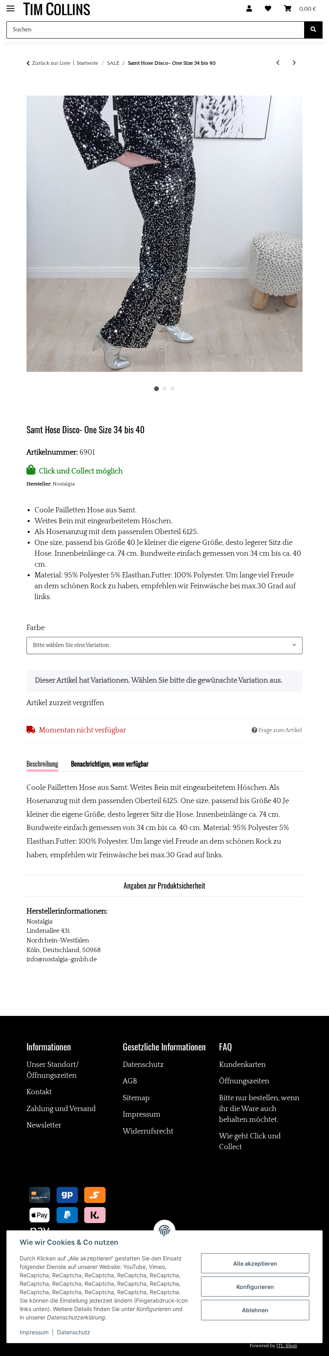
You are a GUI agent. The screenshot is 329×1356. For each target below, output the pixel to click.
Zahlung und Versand (61, 1109)
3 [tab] (172, 388)
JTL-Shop (286, 1345)
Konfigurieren (255, 1286)
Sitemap (136, 1098)
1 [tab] (156, 388)
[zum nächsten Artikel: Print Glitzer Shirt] (294, 63)
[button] (249, 9)
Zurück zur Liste (51, 63)
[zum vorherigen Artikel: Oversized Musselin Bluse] (278, 63)
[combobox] (164, 645)
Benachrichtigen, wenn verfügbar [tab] (109, 764)
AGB (130, 1081)
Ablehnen (255, 1310)
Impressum (34, 1332)
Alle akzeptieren (255, 1263)
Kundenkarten (242, 1065)
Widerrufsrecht (148, 1132)
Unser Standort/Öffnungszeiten (52, 1070)
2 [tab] (164, 388)
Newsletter (43, 1126)
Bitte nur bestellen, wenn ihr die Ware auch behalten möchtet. (259, 1109)
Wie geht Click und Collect (250, 1141)
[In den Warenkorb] (32, 90)
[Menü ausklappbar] (10, 5)
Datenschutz (73, 1332)
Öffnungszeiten (244, 1081)
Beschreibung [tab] (42, 764)
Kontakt (39, 1092)
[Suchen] (313, 30)
